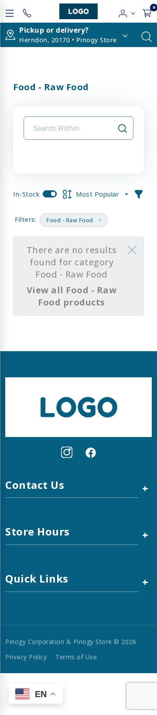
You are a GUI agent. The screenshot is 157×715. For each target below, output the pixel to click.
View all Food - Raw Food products (72, 296)
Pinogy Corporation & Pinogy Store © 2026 (70, 641)
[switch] (50, 193)
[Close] (132, 250)
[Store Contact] (27, 11)
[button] (127, 11)
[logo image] (78, 11)
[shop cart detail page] (147, 11)
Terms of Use (76, 657)
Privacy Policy (26, 657)
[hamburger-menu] (9, 11)
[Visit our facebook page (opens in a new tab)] (90, 452)
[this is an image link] (78, 406)
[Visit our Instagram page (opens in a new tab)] (66, 452)
